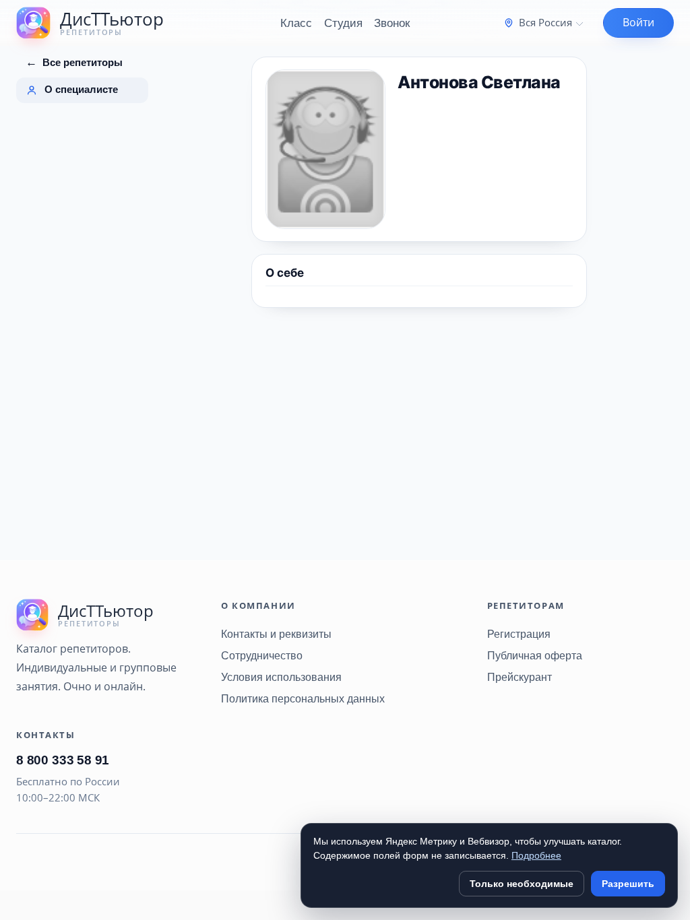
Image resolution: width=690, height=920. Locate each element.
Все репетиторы (74, 62)
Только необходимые (521, 883)
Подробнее (536, 855)
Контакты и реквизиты (276, 634)
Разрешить (628, 883)
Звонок (392, 23)
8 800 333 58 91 (62, 760)
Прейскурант (519, 677)
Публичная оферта (534, 655)
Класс (296, 23)
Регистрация (519, 634)
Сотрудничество (262, 655)
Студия (343, 23)
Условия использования (281, 677)
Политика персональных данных (303, 698)
